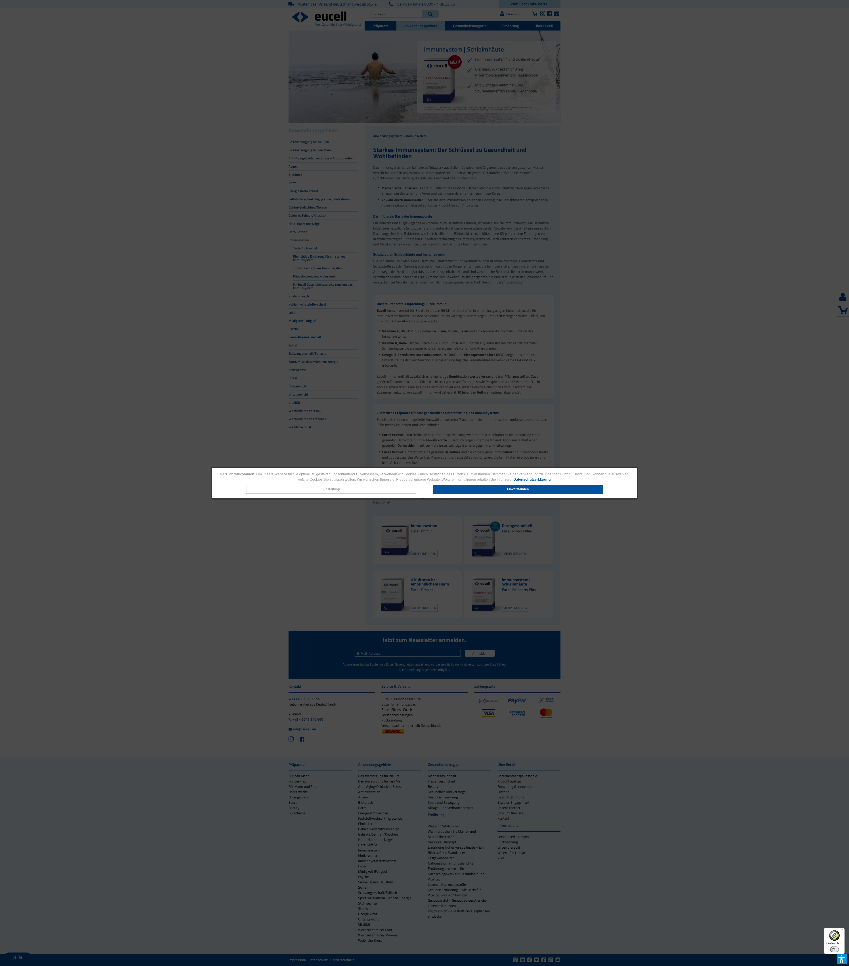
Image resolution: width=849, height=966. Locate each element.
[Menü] (842, 930)
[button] (331, 489)
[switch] (834, 949)
